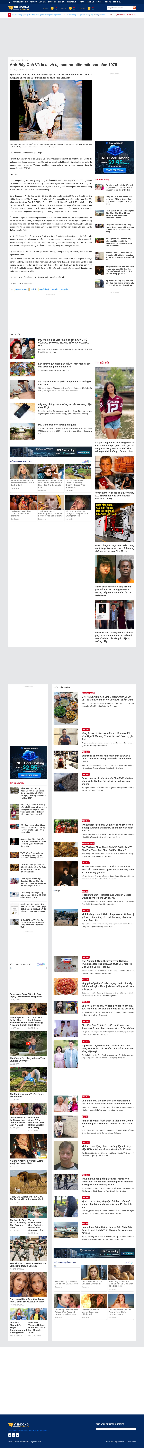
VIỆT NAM (42, 2)
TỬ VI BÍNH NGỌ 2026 (20, 2)
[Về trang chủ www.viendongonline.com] (18, 8)
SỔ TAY (81, 2)
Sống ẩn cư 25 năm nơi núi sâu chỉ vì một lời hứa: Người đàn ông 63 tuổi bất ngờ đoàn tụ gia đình (107, 736)
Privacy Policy (22, 1431)
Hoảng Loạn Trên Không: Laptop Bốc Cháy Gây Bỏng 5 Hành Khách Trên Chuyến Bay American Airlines (107, 1230)
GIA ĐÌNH (99, 2)
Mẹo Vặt (85, 979)
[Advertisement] (72, 38)
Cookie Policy (12, 1431)
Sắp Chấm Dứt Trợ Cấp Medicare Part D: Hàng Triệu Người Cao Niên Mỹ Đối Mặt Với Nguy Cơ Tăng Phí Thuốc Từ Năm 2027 (33, 793)
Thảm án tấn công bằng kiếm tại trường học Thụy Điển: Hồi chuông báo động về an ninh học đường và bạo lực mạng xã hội (107, 1181)
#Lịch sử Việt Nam (21, 289)
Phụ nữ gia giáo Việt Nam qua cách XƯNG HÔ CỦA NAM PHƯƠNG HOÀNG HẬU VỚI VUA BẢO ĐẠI (63, 343)
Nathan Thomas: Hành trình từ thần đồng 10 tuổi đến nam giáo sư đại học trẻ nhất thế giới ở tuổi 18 (108, 1123)
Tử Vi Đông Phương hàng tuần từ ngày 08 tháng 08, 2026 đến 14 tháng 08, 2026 (32, 855)
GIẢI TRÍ (108, 2)
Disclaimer (43, 1431)
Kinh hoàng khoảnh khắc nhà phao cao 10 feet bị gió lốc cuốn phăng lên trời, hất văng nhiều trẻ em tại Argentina (108, 917)
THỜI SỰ (33, 2)
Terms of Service (33, 1431)
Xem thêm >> (118, 2)
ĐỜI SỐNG (52, 2)
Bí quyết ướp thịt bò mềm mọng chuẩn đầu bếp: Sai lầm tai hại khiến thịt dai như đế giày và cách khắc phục (108, 986)
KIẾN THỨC (90, 2)
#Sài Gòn (55, 289)
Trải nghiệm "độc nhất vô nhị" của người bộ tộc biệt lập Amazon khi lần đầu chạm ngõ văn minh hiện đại (107, 828)
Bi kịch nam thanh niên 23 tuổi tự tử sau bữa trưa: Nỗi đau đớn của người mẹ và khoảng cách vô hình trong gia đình (108, 869)
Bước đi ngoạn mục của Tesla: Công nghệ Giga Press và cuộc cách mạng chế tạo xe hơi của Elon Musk (114, 548)
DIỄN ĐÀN (61, 2)
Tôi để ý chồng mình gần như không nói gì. (53, 370)
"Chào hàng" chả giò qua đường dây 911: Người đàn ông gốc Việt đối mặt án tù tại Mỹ (114, 496)
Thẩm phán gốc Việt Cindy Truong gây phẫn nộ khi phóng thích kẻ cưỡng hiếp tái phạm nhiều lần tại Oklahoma (66, 15)
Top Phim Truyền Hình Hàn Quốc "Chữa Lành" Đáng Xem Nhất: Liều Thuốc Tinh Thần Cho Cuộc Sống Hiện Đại (108, 1048)
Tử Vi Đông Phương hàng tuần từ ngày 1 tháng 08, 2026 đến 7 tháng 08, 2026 (33, 895)
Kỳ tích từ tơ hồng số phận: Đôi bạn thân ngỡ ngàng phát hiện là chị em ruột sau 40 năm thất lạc (120, 283)
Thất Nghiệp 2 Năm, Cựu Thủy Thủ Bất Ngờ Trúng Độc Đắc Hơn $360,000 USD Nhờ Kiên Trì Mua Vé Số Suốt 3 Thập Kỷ (107, 964)
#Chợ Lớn (64, 289)
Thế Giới (85, 729)
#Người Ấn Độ (44, 289)
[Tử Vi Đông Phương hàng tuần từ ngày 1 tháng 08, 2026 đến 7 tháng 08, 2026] (14, 894)
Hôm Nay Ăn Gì (88, 693)
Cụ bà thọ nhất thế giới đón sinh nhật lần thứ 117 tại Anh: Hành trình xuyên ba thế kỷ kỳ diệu (119, 187)
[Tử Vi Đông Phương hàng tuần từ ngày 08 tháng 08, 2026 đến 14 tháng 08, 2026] (14, 855)
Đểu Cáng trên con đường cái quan (57, 424)
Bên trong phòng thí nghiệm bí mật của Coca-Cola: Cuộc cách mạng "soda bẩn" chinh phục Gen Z (106, 758)
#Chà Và (33, 289)
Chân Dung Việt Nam (19, 60)
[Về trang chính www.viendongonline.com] (10, 2)
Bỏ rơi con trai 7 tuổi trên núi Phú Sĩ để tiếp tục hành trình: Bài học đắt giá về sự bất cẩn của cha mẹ (107, 781)
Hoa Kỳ (85, 891)
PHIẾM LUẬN (71, 2)
